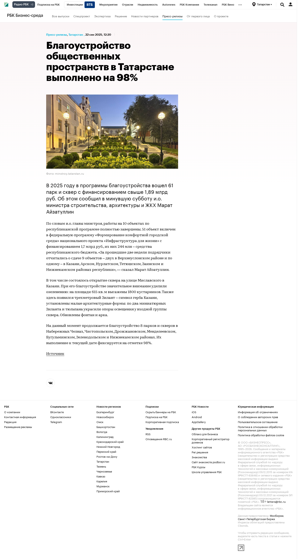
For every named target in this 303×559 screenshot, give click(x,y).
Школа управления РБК (207, 472)
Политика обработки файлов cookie (261, 435)
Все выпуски (60, 16)
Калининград (105, 436)
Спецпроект (81, 16)
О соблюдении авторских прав (258, 417)
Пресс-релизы (172, 16)
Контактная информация (20, 417)
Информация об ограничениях (258, 412)
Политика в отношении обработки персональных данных (260, 428)
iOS (194, 412)
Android (197, 417)
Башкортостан (105, 427)
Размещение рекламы (18, 427)
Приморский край (108, 491)
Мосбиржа (276, 515)
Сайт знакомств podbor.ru (208, 462)
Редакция (10, 422)
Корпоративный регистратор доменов (210, 440)
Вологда (101, 431)
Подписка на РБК (157, 417)
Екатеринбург (105, 412)
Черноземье (104, 471)
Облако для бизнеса (205, 434)
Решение (121, 16)
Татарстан (75, 34)
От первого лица (198, 16)
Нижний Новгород (108, 446)
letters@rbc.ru (276, 501)
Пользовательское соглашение (257, 422)
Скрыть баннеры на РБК (161, 412)
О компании (12, 412)
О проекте (221, 16)
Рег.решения (200, 452)
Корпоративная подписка (162, 422)
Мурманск (103, 486)
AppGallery (199, 422)
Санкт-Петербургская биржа (256, 519)
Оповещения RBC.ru (159, 439)
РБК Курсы (198, 467)
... (240, 4)
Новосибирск (105, 417)
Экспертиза (102, 16)
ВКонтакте (57, 412)
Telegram (56, 422)
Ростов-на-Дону (106, 456)
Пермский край (106, 451)
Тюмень (101, 466)
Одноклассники (60, 417)
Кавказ (100, 476)
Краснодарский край (110, 441)
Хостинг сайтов (202, 447)
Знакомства (199, 457)
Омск (99, 422)
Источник (55, 354)
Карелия (101, 481)
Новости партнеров (144, 16)
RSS (148, 434)
